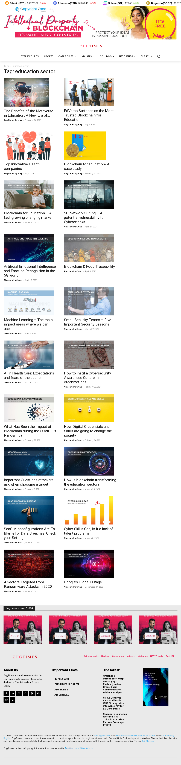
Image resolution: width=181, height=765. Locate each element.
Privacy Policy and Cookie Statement (136, 735)
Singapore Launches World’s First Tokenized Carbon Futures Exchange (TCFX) (115, 719)
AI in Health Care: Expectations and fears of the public (29, 375)
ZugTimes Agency (13, 120)
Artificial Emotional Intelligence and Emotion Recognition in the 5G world (30, 270)
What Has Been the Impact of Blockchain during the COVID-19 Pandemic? (30, 431)
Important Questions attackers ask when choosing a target (29, 482)
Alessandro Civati (13, 222)
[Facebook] (6, 693)
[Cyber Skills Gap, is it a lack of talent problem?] (90, 510)
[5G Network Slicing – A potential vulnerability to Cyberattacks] (90, 194)
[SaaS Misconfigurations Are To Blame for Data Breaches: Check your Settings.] (30, 510)
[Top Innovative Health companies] (30, 145)
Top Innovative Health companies (22, 166)
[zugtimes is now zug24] (23, 629)
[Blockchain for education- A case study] (90, 145)
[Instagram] (25, 693)
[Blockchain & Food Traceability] (90, 248)
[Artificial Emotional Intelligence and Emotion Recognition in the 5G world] (30, 248)
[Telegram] (32, 693)
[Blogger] (12, 700)
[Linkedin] (12, 693)
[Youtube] (38, 693)
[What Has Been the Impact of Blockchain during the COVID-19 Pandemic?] (30, 408)
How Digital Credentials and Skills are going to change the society (88, 431)
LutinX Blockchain (84, 748)
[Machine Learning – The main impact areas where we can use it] (30, 301)
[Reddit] (6, 700)
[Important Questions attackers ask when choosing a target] (30, 461)
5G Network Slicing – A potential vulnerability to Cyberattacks (84, 217)
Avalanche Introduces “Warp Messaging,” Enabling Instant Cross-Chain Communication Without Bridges (113, 684)
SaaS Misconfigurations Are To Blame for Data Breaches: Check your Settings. (30, 533)
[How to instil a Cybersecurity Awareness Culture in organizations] (90, 355)
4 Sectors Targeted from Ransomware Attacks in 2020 (28, 584)
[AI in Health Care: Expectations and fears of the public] (30, 355)
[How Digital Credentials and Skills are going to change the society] (90, 408)
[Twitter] (19, 693)
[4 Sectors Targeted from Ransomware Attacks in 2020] (30, 564)
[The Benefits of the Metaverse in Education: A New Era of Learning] (30, 92)
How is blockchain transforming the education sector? (90, 482)
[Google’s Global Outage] (90, 564)
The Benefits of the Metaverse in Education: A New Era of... (28, 113)
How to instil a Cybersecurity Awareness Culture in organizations (87, 377)
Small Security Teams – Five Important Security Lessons (87, 322)
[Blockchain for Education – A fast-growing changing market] (30, 194)
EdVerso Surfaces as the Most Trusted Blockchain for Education (89, 115)
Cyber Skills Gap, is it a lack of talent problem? (88, 531)
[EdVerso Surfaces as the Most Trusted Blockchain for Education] (90, 92)
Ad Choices (148, 741)
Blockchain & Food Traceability (89, 266)
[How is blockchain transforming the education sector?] (90, 461)
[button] (158, 56)
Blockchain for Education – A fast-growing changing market (28, 215)
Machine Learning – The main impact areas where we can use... (28, 324)
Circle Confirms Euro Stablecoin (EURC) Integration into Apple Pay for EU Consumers (113, 703)
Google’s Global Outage (83, 582)
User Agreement (102, 735)
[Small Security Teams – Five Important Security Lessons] (90, 301)
